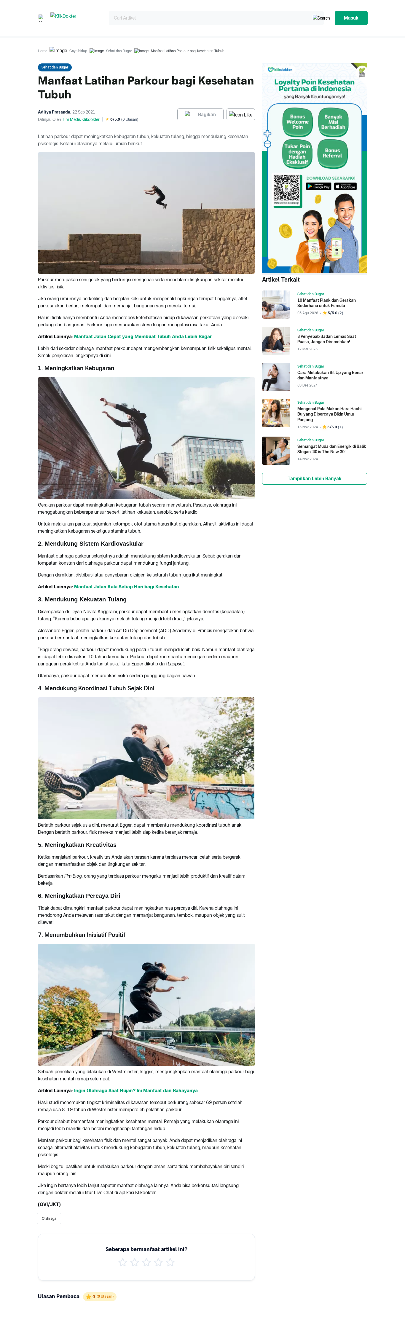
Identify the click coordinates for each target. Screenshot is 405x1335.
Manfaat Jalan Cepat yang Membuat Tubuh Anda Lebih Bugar (143, 336)
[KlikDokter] (74, 17)
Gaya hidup (78, 51)
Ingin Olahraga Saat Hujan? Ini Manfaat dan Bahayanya (136, 1090)
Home (42, 51)
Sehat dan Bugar (119, 51)
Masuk (351, 18)
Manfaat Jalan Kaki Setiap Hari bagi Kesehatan (126, 587)
